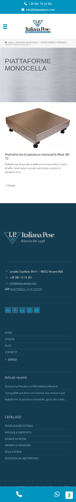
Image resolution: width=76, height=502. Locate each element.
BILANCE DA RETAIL (16, 439)
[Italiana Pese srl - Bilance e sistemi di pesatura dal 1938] (38, 26)
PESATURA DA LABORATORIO (22, 458)
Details (11, 185)
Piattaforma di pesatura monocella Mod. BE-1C (38, 156)
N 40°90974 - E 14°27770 (26, 289)
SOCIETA (9, 339)
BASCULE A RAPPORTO (18, 432)
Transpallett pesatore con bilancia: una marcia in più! (35, 393)
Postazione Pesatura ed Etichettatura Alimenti (31, 386)
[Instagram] (30, 310)
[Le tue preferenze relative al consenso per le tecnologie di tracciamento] (69, 495)
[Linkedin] (22, 310)
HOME (8, 333)
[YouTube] (37, 310)
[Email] (8, 310)
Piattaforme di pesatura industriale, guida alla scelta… (35, 399)
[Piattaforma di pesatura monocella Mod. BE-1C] (38, 128)
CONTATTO (11, 352)
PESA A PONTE (13, 452)
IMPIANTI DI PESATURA (18, 445)
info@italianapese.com (40, 9)
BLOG (8, 345)
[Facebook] (15, 310)
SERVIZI (12, 359)
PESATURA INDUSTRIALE (19, 426)
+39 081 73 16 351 (40, 3)
